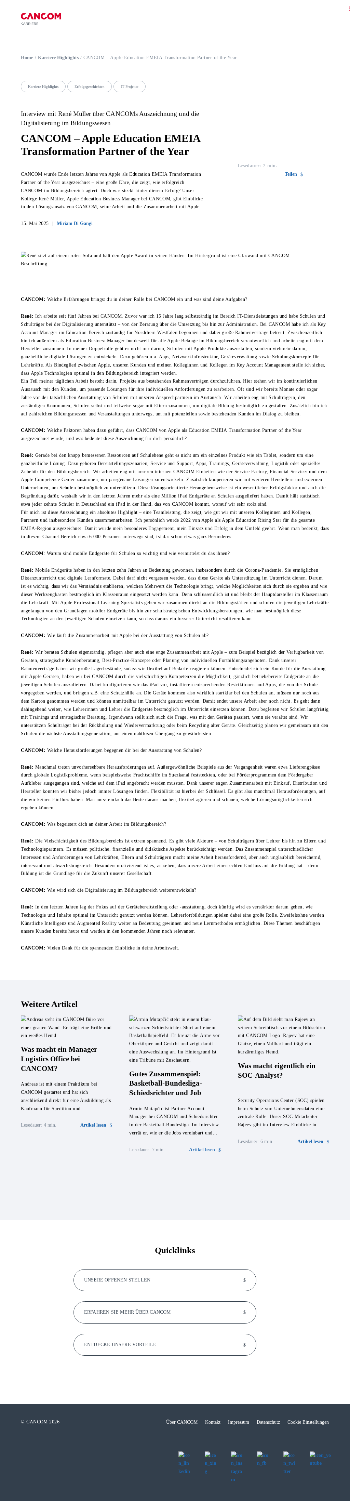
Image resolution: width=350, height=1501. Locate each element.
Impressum (238, 1422)
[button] (294, 174)
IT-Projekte (129, 86)
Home (27, 57)
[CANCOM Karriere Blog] (41, 19)
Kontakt (212, 1422)
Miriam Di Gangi (75, 223)
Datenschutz (268, 1422)
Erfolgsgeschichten (90, 86)
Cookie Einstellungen (308, 1422)
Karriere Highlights (58, 57)
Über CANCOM (182, 1422)
